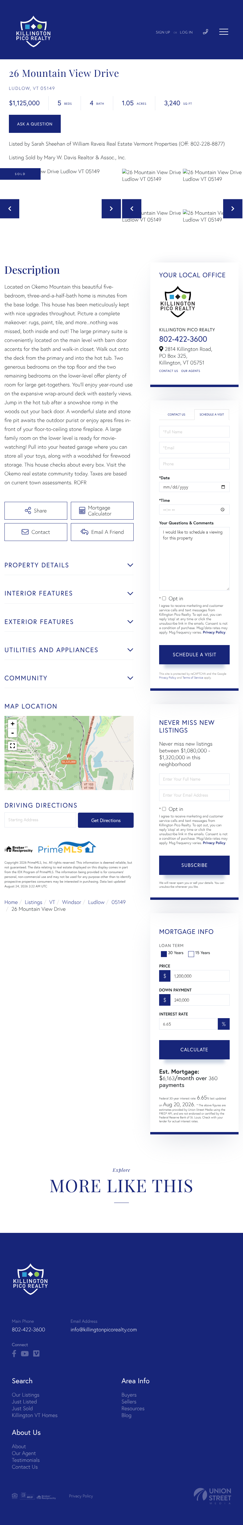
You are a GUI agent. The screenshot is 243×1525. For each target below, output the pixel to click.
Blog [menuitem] (127, 1415)
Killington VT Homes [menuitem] (34, 1415)
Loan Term (171, 945)
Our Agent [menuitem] (24, 1453)
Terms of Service (193, 677)
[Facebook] (14, 1354)
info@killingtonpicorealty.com (104, 1329)
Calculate (194, 1049)
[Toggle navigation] (223, 32)
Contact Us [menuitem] (25, 1466)
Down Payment (175, 990)
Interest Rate (173, 1014)
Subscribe (194, 865)
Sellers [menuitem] (129, 1401)
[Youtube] (25, 1354)
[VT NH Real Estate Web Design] (212, 1496)
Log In (186, 32)
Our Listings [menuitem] (25, 1394)
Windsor (71, 902)
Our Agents (190, 371)
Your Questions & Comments (186, 523)
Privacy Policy (214, 632)
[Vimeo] (36, 1354)
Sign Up (163, 32)
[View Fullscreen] (12, 745)
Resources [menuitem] (133, 1408)
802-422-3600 (183, 339)
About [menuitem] (19, 1446)
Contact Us (168, 371)
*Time (164, 500)
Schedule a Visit (211, 414)
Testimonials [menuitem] (26, 1459)
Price (164, 966)
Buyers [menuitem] (129, 1394)
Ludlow (96, 902)
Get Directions (106, 820)
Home (11, 902)
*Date (164, 477)
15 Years (202, 952)
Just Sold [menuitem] (22, 1408)
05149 (118, 902)
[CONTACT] (35, 124)
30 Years (175, 952)
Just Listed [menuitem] (24, 1401)
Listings (33, 902)
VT (52, 902)
